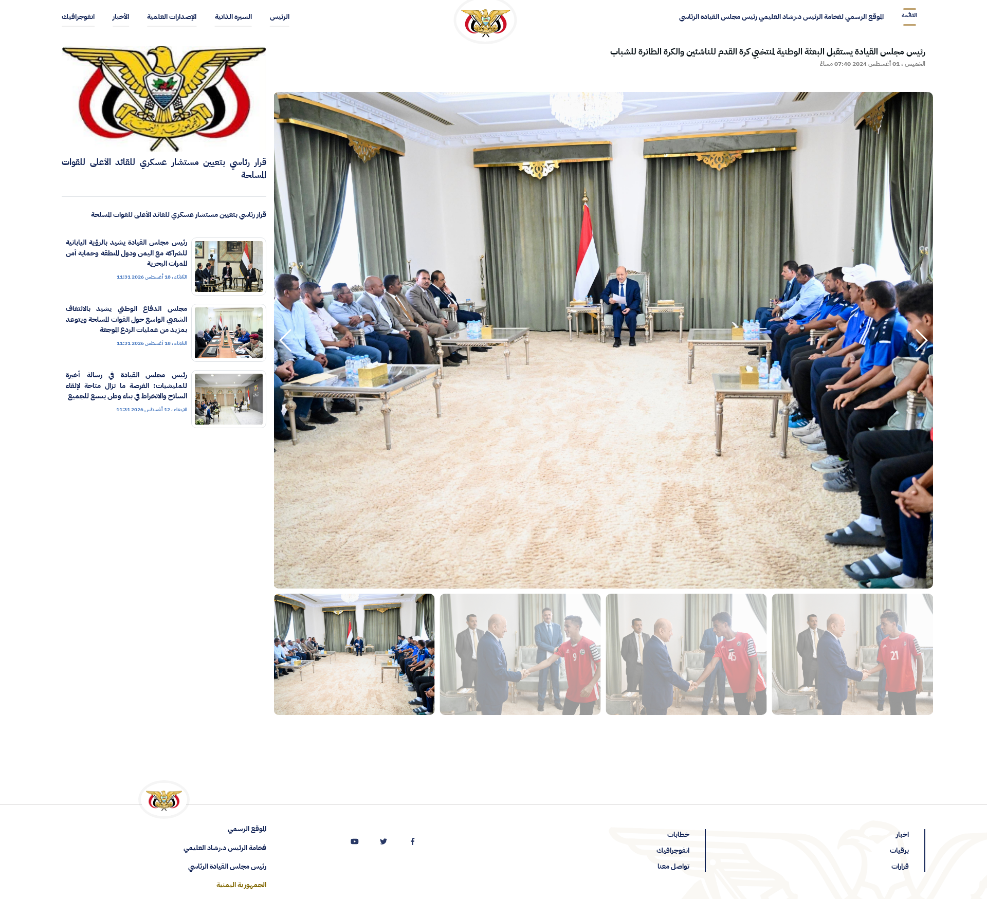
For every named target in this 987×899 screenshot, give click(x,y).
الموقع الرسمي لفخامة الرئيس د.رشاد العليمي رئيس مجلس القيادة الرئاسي (781, 16)
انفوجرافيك (672, 850)
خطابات (678, 834)
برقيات (899, 850)
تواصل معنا (673, 866)
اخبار (902, 834)
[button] (286, 340)
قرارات (900, 866)
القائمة (909, 15)
